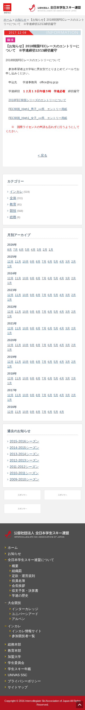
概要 (15, 566)
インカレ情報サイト (27, 631)
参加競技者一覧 (23, 636)
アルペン (18, 619)
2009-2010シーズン (24, 479)
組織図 (17, 571)
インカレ (16, 191)
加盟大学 (14, 657)
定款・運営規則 (23, 576)
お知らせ (14, 554)
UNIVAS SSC (17, 675)
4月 (33, 249)
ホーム (13, 547)
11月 (18, 261)
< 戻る (42, 155)
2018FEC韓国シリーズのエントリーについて (37, 100)
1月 (51, 249)
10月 (25, 261)
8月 (9, 249)
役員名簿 (18, 581)
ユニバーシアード (25, 614)
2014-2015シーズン (24, 448)
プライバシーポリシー (24, 681)
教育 (13, 204)
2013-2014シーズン (24, 454)
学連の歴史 (20, 595)
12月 (10, 261)
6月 (21, 249)
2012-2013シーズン (24, 460)
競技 (13, 211)
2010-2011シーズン (24, 473)
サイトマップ (18, 687)
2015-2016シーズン (24, 441)
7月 (15, 249)
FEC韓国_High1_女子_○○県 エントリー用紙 (37, 118)
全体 (13, 198)
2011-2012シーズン (24, 467)
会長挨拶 (18, 586)
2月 (45, 249)
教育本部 (14, 650)
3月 (39, 249)
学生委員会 (16, 663)
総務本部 (14, 644)
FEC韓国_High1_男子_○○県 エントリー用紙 (37, 109)
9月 (32, 261)
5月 (27, 249)
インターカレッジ (25, 609)
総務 (13, 217)
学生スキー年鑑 (19, 669)
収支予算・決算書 (25, 590)
